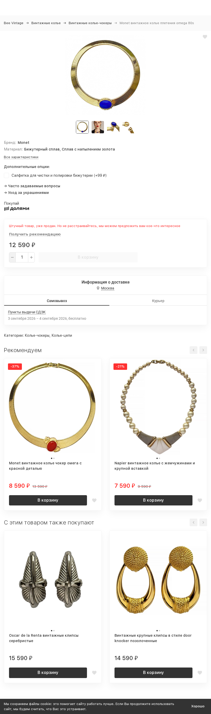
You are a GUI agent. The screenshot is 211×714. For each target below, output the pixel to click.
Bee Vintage (13, 23)
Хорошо (198, 706)
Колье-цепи (61, 335)
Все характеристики (21, 157)
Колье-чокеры (37, 335)
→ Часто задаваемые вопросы (32, 186)
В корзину (88, 257)
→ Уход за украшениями (26, 193)
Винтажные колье (46, 23)
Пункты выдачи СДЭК (27, 312)
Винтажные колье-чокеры (90, 23)
